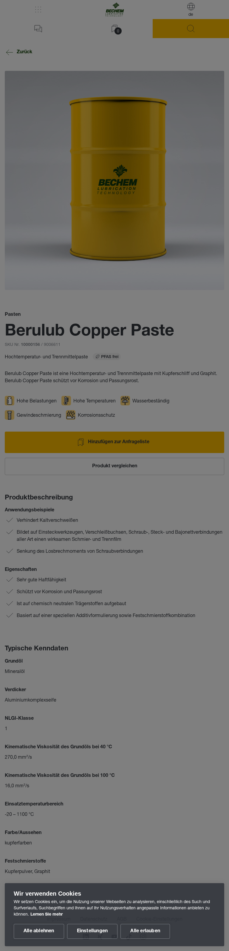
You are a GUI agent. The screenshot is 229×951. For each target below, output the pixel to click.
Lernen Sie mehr (46, 915)
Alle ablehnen (39, 931)
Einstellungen (92, 931)
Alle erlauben (145, 931)
